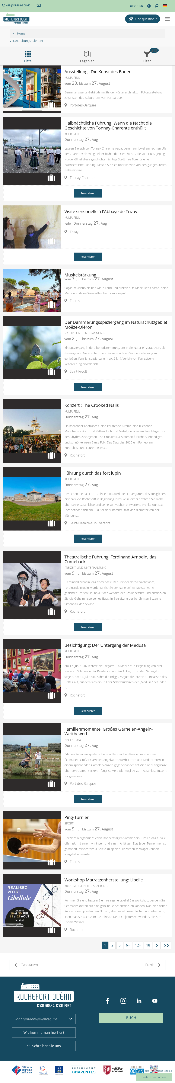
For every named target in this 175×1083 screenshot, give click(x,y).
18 (148, 945)
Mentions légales (162, 1071)
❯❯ (166, 945)
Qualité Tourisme (43, 1070)
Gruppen (136, 5)
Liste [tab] (28, 61)
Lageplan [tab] (87, 61)
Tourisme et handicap (59, 1070)
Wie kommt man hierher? (43, 1032)
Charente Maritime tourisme (84, 1070)
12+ (138, 945)
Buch (131, 1017)
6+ (128, 945)
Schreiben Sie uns (46, 1046)
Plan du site (142, 1071)
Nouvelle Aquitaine (113, 1070)
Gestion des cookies (153, 1077)
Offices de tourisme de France (21, 1070)
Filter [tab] (147, 61)
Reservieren (87, 193)
